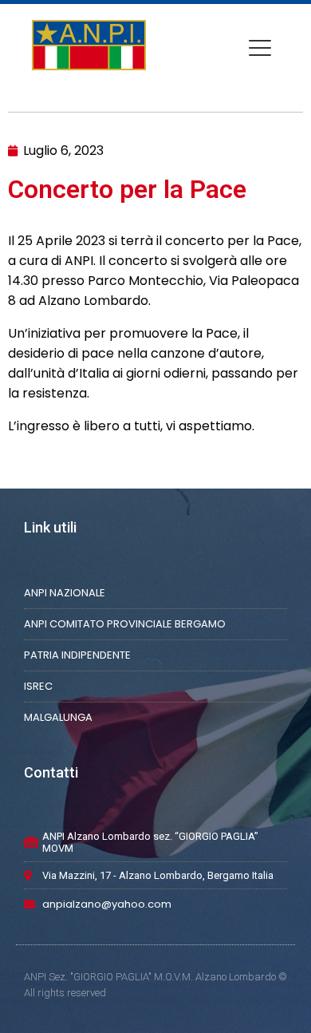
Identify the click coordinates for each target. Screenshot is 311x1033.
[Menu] (260, 48)
